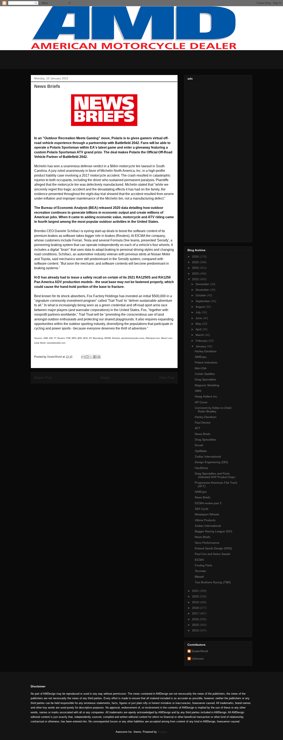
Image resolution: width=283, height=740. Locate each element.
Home (105, 377)
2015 (196, 624)
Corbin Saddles (205, 373)
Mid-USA (200, 368)
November (203, 289)
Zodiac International (208, 456)
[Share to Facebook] (95, 357)
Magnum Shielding (207, 385)
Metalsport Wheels (207, 514)
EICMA (199, 559)
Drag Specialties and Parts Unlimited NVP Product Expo (215, 475)
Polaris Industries (206, 362)
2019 (196, 602)
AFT (197, 428)
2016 (196, 619)
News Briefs (202, 434)
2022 (196, 279)
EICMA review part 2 (208, 503)
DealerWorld (200, 651)
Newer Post (42, 377)
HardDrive (201, 468)
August (201, 306)
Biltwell (199, 576)
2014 (196, 630)
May (199, 323)
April (199, 329)
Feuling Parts (203, 565)
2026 (196, 256)
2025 (196, 262)
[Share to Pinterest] (99, 357)
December (203, 284)
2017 (196, 613)
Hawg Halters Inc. (206, 396)
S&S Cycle (201, 508)
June (199, 318)
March (200, 335)
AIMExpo (201, 356)
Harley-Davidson (205, 351)
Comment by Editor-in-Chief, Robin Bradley (213, 409)
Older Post (166, 377)
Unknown (198, 658)
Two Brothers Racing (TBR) (213, 582)
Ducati (199, 445)
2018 (196, 607)
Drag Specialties (205, 379)
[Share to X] (91, 357)
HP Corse (201, 402)
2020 (196, 596)
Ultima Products (205, 520)
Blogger (162, 731)
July (199, 312)
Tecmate (200, 571)
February (202, 340)
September (203, 301)
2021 (196, 590)
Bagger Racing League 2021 (213, 531)
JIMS (198, 390)
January (201, 346)
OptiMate (201, 451)
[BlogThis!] (87, 357)
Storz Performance (207, 542)
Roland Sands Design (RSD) (213, 548)
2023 (196, 273)
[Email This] (83, 357)
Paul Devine (202, 422)
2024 (196, 267)
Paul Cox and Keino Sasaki (212, 554)
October (201, 295)
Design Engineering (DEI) (211, 462)
